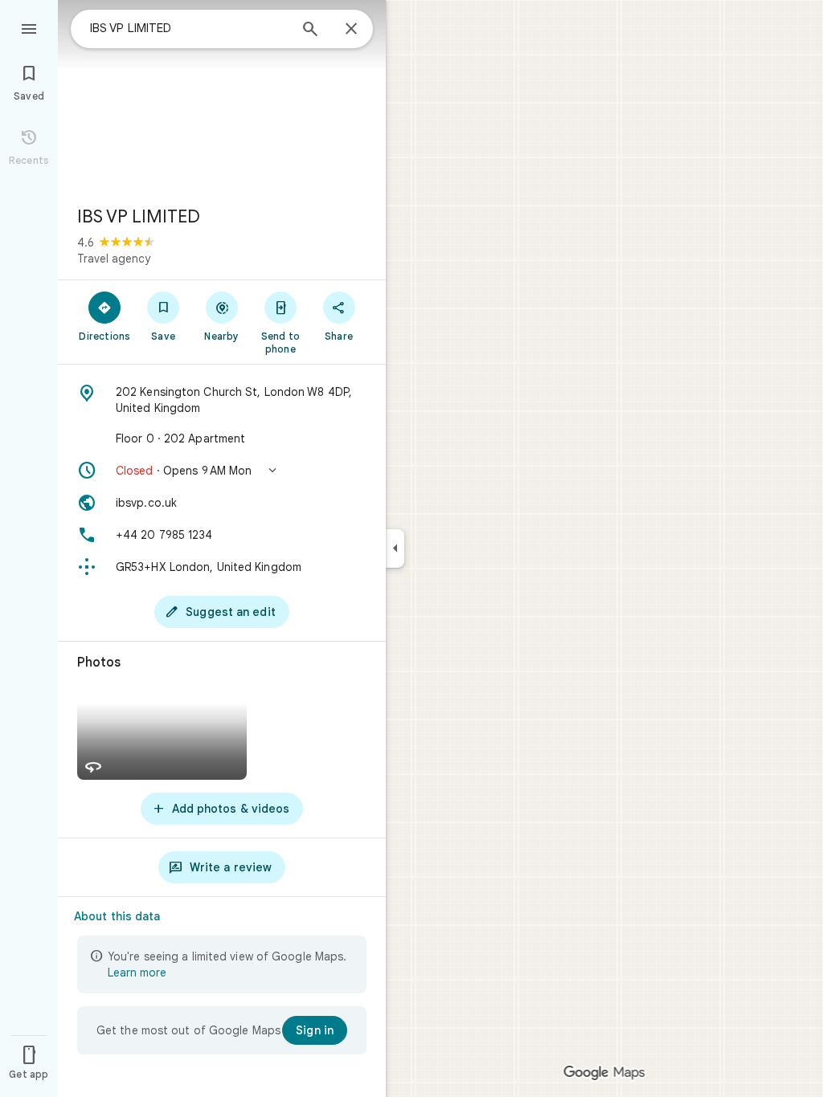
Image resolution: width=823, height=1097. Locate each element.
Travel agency (113, 258)
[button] (222, 471)
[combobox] (189, 28)
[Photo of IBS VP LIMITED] (222, 96)
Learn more (137, 972)
